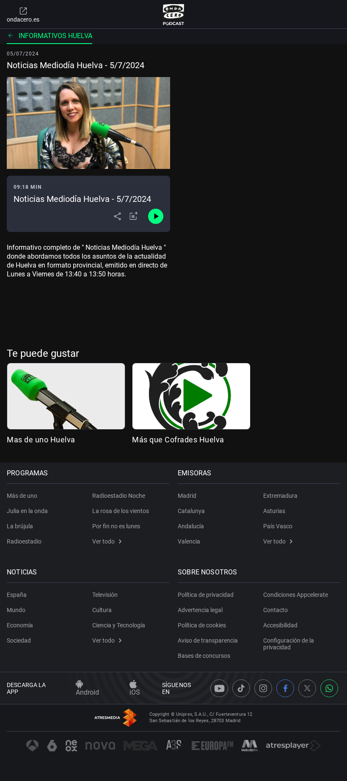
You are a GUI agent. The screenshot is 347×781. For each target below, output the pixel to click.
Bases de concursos (204, 655)
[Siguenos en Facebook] (285, 688)
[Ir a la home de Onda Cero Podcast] (174, 14)
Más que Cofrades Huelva (178, 439)
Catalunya (191, 511)
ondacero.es (23, 19)
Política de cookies (202, 625)
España (17, 594)
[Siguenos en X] (307, 688)
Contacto (275, 610)
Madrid (187, 495)
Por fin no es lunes (116, 526)
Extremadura (280, 495)
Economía (20, 625)
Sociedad (19, 640)
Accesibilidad (280, 625)
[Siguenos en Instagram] (263, 688)
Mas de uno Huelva (41, 439)
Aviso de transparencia (208, 640)
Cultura (102, 610)
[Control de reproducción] (155, 216)
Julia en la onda (27, 511)
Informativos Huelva (55, 36)
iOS (134, 692)
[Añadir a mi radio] (133, 216)
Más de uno (22, 495)
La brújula (20, 526)
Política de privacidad (206, 594)
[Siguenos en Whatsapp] (329, 688)
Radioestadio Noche (118, 495)
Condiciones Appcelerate (295, 594)
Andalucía (191, 526)
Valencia (189, 541)
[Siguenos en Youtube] (219, 688)
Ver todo (103, 541)
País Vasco (277, 526)
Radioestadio (24, 541)
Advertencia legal (200, 610)
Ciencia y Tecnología (118, 625)
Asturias (274, 511)
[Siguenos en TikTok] (241, 688)
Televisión (105, 594)
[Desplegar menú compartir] (117, 216)
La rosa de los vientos (120, 511)
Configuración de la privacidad (288, 644)
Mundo (16, 610)
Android (87, 692)
